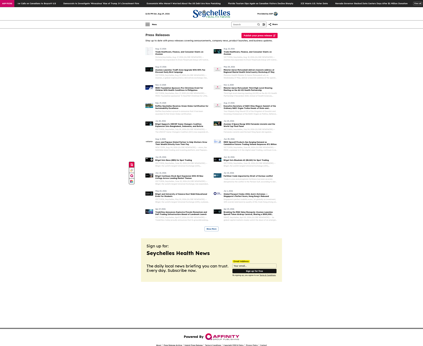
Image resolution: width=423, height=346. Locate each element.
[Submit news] (131, 164)
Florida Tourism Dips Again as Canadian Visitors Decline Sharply (260, 3)
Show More (211, 229)
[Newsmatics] (131, 181)
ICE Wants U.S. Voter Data (314, 3)
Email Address (241, 261)
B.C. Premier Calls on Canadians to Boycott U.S (32, 3)
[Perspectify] (131, 170)
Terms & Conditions (268, 275)
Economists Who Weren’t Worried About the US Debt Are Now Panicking (184, 3)
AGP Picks (7, 3)
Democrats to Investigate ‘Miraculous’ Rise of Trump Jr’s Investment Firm (101, 3)
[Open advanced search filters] (263, 24)
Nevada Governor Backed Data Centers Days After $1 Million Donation (371, 3)
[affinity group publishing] (131, 176)
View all (417, 3)
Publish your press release (258, 35)
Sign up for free (254, 271)
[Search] (258, 24)
